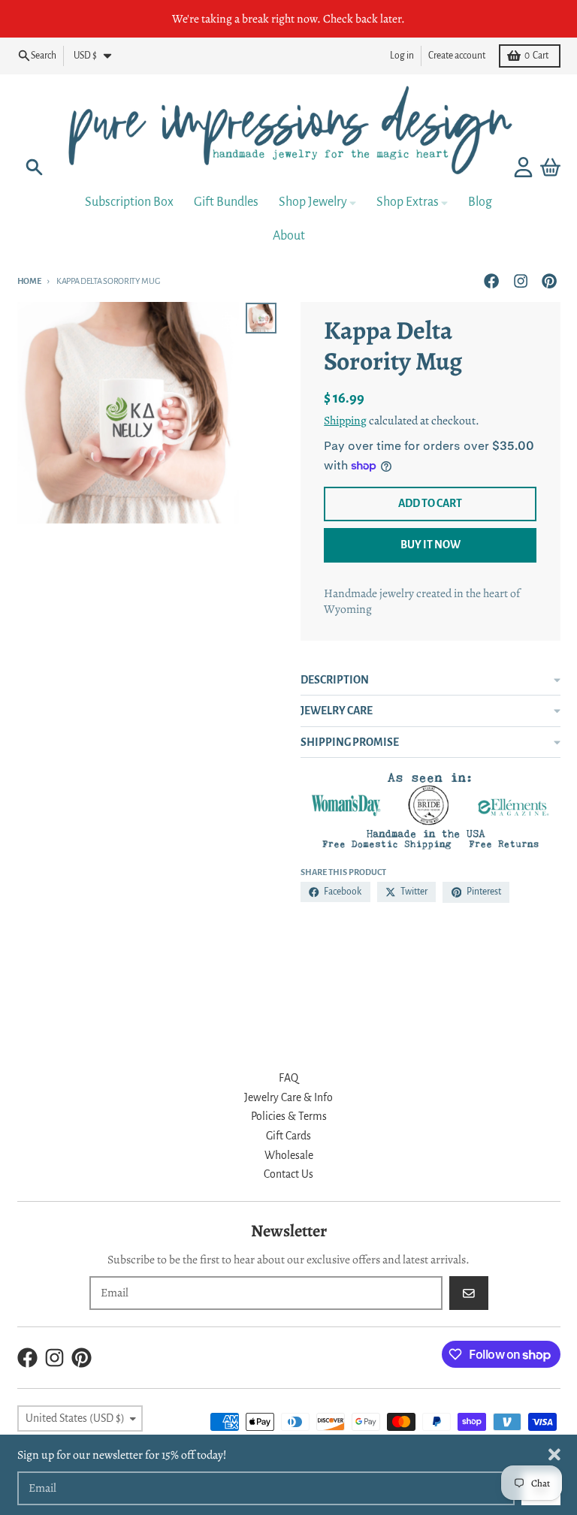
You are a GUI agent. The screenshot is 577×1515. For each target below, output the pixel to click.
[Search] (34, 167)
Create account (456, 55)
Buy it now (430, 545)
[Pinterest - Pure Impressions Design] (549, 281)
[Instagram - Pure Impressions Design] (520, 281)
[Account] (523, 167)
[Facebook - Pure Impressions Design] (492, 281)
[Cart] (550, 167)
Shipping (345, 420)
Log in (402, 55)
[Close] (554, 1454)
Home (29, 280)
